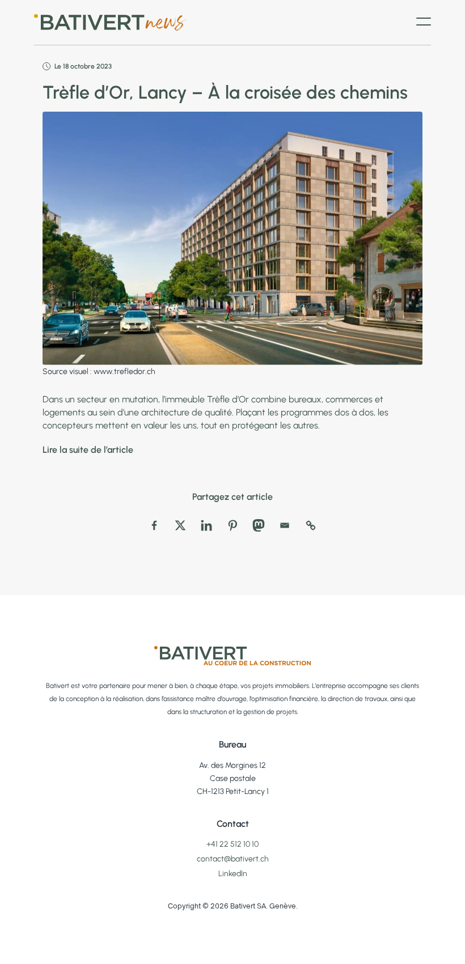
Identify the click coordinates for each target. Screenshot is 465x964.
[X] (180, 525)
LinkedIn (232, 873)
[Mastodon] (258, 525)
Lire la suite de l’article (88, 449)
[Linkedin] (206, 525)
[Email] (285, 525)
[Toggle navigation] (423, 22)
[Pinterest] (232, 525)
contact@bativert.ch (233, 859)
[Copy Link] (311, 525)
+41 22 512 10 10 (232, 844)
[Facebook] (154, 525)
